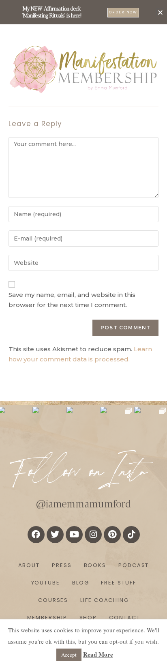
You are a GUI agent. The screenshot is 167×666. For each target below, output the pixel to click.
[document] (83, 333)
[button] (160, 12)
